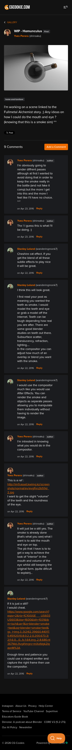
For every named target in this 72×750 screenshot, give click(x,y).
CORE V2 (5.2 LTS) (54, 722)
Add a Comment (56, 147)
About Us (20, 706)
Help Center (46, 706)
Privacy (32, 706)
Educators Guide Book (15, 716)
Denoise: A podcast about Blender (22, 722)
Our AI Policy (9, 727)
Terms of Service (11, 711)
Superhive (52, 711)
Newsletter (25, 727)
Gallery (12, 22)
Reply (39, 208)
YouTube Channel (33, 711)
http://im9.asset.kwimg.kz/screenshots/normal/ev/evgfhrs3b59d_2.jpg (28, 488)
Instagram (7, 706)
